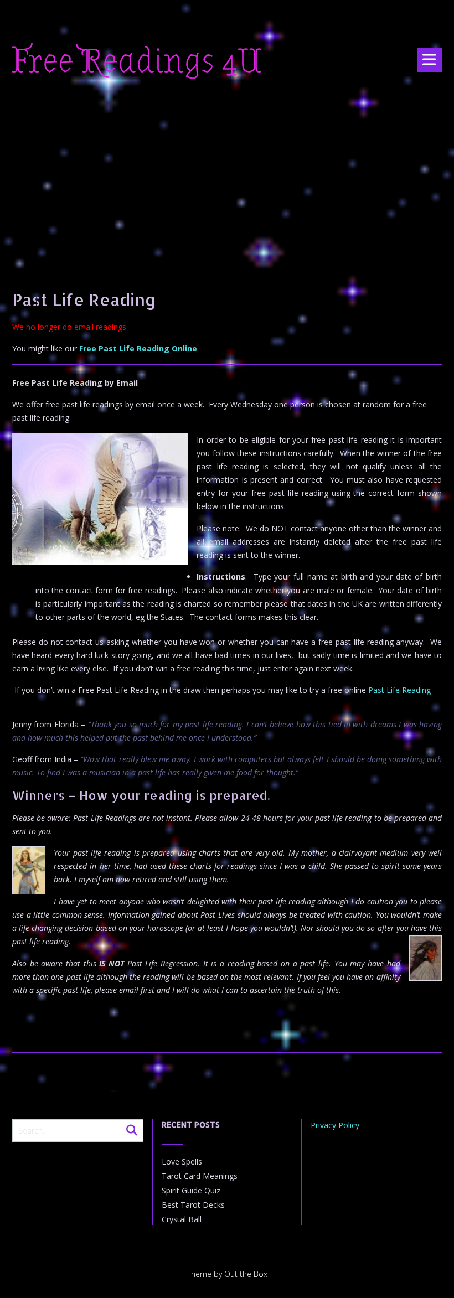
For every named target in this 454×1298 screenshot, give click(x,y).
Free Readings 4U (137, 61)
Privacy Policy (335, 1125)
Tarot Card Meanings (200, 1176)
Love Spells (182, 1161)
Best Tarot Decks (193, 1204)
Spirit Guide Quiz (191, 1190)
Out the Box (245, 1274)
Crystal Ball (182, 1219)
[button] (429, 60)
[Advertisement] (227, 182)
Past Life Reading (399, 690)
